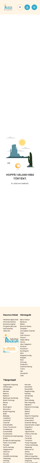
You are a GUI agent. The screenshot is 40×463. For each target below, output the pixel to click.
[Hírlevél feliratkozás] (10, 349)
